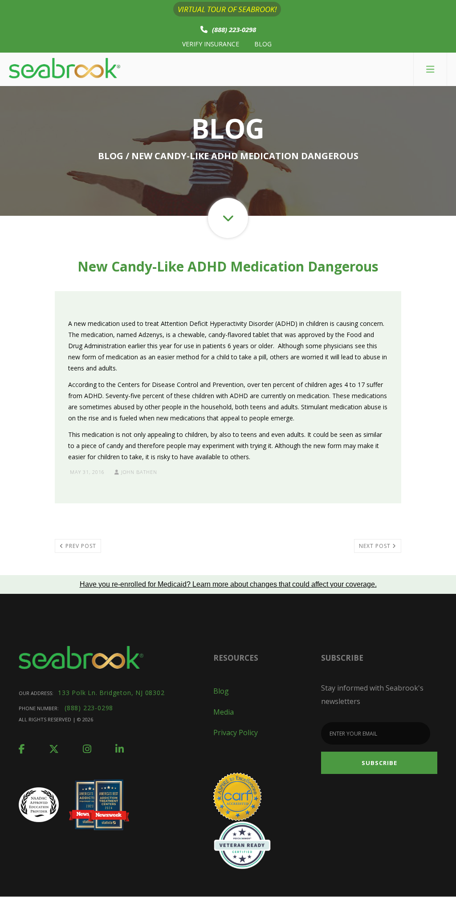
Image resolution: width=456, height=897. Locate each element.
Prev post (80, 546)
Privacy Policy (235, 732)
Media (223, 712)
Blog (263, 44)
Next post (375, 546)
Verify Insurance (210, 44)
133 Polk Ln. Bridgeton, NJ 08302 (111, 692)
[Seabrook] (64, 69)
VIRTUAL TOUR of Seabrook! (227, 9)
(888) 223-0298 (234, 29)
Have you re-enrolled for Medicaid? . (228, 584)
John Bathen (138, 472)
